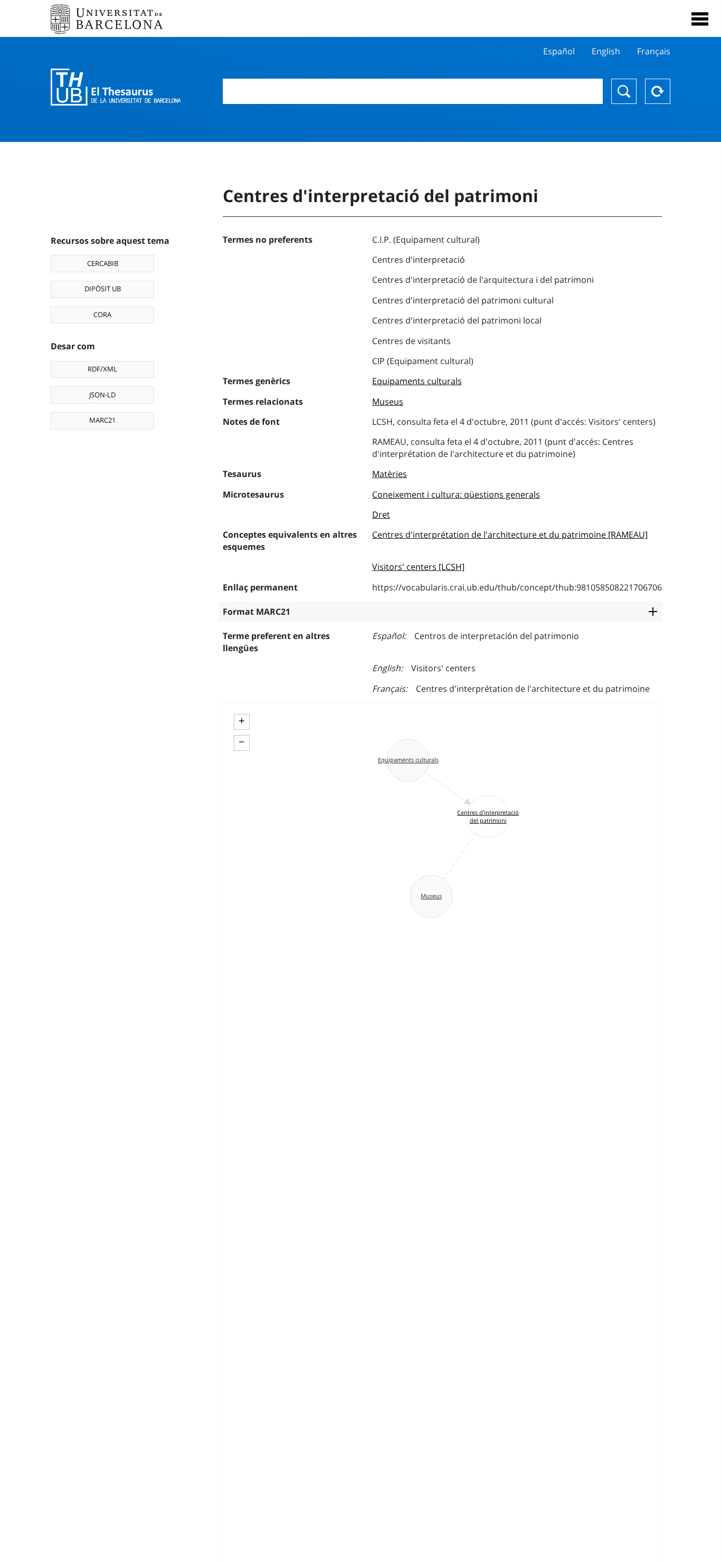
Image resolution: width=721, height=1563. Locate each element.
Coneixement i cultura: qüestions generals (456, 494)
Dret (381, 514)
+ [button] (241, 721)
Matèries (389, 474)
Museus (387, 401)
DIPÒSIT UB (102, 288)
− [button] (241, 742)
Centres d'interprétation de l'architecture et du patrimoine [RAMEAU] (510, 534)
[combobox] (413, 91)
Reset (657, 91)
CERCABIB (102, 263)
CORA (102, 314)
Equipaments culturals (417, 381)
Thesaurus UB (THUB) (116, 87)
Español (559, 51)
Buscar (624, 91)
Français (653, 51)
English (606, 51)
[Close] (700, 19)
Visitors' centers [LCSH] (418, 567)
